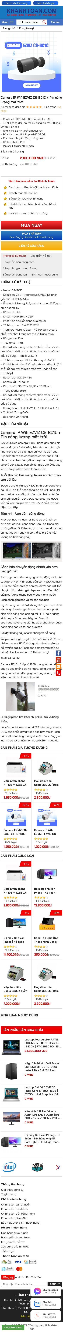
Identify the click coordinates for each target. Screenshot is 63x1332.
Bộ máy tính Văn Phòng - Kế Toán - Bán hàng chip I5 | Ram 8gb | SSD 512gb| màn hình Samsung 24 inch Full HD (42, 1138)
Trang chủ (8, 28)
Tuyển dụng (8, 1194)
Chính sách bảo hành (14, 1209)
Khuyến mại (26, 28)
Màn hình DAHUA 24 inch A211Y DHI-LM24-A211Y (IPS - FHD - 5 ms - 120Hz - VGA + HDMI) (42, 1114)
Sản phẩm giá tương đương (20, 268)
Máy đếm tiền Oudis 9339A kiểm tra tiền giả (15, 991)
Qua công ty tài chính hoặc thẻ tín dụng (31, 235)
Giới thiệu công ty (12, 1190)
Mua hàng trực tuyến (14, 1233)
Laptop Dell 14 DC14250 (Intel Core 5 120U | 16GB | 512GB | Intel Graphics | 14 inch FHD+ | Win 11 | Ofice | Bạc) (41, 1091)
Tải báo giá (8, 1251)
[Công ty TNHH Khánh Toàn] (31, 15)
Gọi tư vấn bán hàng (16, 3)
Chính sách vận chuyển (15, 1204)
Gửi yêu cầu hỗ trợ (13, 1242)
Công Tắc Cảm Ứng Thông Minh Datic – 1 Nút (46, 941)
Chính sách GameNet (14, 1218)
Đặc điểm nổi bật (41, 256)
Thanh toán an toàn (15, 1256)
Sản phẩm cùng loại (15, 274)
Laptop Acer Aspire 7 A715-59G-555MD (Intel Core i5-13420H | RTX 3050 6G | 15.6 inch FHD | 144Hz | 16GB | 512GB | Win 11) (42, 1043)
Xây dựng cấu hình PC (15, 1246)
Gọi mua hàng (14, 1327)
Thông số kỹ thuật (14, 256)
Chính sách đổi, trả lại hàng (18, 1213)
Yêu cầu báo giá (45, 3)
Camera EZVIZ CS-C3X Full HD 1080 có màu (15, 834)
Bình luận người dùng (44, 274)
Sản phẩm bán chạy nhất (18, 262)
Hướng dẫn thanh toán (15, 1237)
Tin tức (55, 22)
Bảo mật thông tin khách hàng (20, 1222)
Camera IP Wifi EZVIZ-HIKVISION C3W (45, 834)
